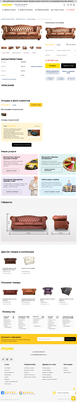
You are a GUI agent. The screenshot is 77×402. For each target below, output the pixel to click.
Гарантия (26, 372)
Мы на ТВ (7, 370)
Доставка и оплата (29, 370)
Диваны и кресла (10, 9)
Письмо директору (9, 372)
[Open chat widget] (73, 398)
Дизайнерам (8, 374)
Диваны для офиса (47, 377)
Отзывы (34, 52)
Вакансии (7, 379)
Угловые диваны (46, 370)
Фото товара (5, 52)
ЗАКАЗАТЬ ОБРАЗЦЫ (12, 191)
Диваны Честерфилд (47, 372)
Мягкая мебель (67, 372)
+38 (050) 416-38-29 (20, 4)
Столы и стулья (59, 9)
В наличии (71, 9)
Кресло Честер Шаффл (28, 268)
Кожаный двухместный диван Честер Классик (28, 299)
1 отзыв (14, 104)
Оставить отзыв (36, 104)
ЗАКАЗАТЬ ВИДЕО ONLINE (52, 191)
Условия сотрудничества (11, 381)
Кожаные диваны (31, 19)
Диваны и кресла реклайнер (49, 379)
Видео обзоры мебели (30, 377)
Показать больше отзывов (22, 144)
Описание (26, 52)
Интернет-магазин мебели (8, 19)
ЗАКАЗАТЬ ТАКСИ (11, 170)
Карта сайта (8, 383)
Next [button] (75, 295)
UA (64, 5)
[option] (21, 32)
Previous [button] (2, 295)
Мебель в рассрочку (29, 374)
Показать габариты (36, 66)
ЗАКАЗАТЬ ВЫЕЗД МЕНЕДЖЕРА (49, 170)
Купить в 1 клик (69, 65)
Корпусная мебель (43, 9)
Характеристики (16, 52)
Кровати (66, 370)
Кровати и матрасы (26, 9)
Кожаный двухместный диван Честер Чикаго (9, 269)
